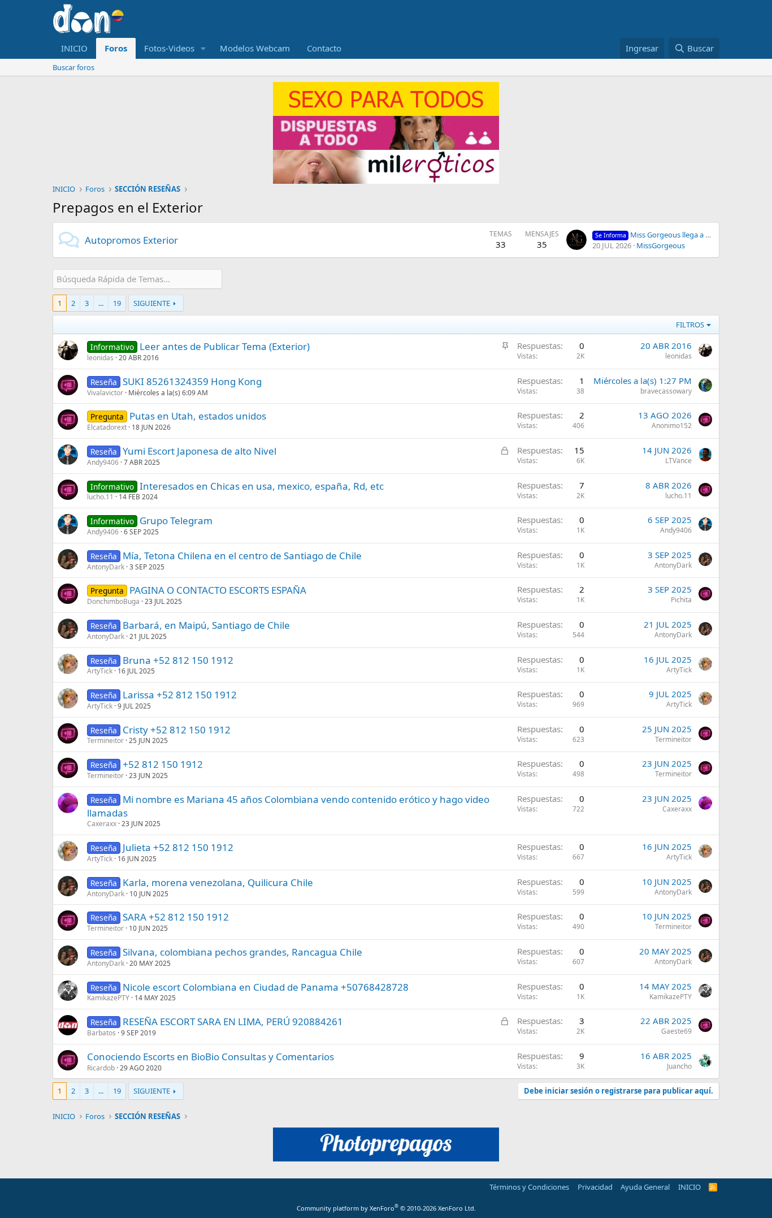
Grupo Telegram (176, 520)
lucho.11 (100, 497)
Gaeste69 (676, 1031)
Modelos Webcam (255, 48)
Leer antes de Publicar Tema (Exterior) (225, 346)
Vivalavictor (105, 393)
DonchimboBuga (113, 601)
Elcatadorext (107, 427)
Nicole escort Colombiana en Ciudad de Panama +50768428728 (266, 987)
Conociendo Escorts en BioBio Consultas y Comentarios (210, 1056)
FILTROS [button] (690, 324)
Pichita (681, 599)
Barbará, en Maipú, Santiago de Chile (206, 625)
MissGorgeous (660, 245)
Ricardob (101, 1068)
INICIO (74, 48)
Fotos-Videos (169, 48)
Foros (116, 48)
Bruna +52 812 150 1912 (178, 660)
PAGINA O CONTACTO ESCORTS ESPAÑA (217, 590)
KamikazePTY (108, 998)
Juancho (679, 1066)
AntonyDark (105, 567)
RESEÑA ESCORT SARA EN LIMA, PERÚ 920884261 (233, 1021)
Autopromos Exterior (131, 240)
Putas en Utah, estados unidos (197, 415)
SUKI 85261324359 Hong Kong (192, 381)
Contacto (324, 48)
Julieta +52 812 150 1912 (178, 847)
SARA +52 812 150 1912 (176, 916)
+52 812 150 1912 (163, 764)
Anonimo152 (672, 425)
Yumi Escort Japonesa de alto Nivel (199, 450)
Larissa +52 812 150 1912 (180, 694)
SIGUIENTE (151, 303)
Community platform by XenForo (386, 1208)
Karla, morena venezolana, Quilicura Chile (218, 882)
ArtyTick (99, 671)
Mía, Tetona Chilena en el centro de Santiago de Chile (242, 555)
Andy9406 (103, 462)
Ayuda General (645, 1187)
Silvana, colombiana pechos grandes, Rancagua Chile (242, 951)
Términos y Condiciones (529, 1187)
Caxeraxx (101, 823)
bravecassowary (666, 391)
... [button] (100, 303)
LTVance (678, 460)
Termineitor (105, 740)
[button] (203, 48)
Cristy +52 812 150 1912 (177, 729)
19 (117, 303)
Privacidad (595, 1187)
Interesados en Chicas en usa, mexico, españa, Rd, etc (262, 486)
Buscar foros (73, 67)
